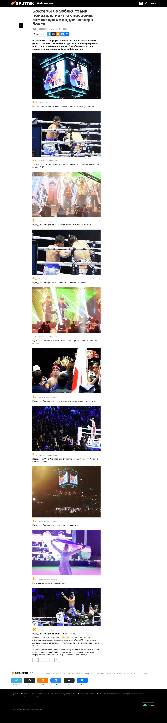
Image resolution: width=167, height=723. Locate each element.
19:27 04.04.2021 (38, 29)
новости (47, 673)
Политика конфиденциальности (63, 694)
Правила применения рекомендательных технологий (124, 694)
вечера (65, 637)
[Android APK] (148, 705)
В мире (67, 673)
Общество (89, 673)
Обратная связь (42, 697)
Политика (57, 673)
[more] (99, 102)
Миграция (100, 673)
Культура (111, 673)
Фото (35, 660)
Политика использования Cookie (90, 694)
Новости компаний (18, 697)
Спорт (58, 660)
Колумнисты (130, 673)
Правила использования (40, 694)
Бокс (52, 660)
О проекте (15, 694)
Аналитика (142, 673)
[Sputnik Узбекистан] (23, 6)
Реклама (30, 697)
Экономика (77, 673)
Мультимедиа (43, 660)
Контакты (24, 694)
